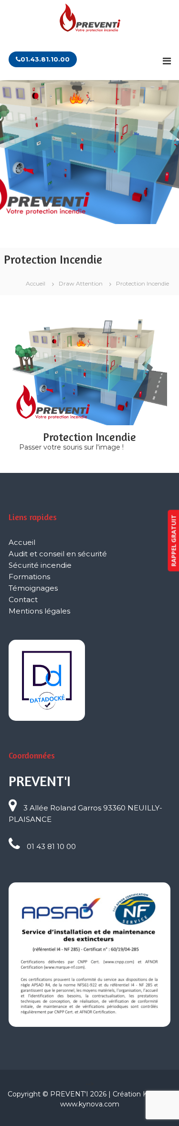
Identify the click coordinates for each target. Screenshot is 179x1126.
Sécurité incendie (40, 565)
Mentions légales (39, 610)
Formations (29, 576)
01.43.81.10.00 (45, 59)
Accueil (22, 542)
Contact (23, 599)
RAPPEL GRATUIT (173, 540)
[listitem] (55, 358)
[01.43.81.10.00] (90, 43)
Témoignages (33, 588)
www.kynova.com (89, 1104)
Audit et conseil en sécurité (58, 553)
